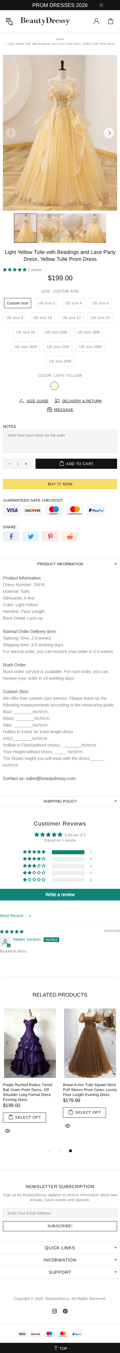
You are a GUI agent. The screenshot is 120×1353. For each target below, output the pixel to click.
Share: (10, 527)
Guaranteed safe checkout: (33, 500)
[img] (12, 931)
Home (60, 39)
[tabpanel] (30, 1078)
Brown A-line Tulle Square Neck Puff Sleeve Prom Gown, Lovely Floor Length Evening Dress (90, 1090)
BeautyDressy (45, 21)
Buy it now (60, 484)
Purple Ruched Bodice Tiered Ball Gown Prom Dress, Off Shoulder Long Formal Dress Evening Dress (27, 1092)
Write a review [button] (60, 894)
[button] (15, 270)
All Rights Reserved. (89, 1298)
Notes (9, 426)
